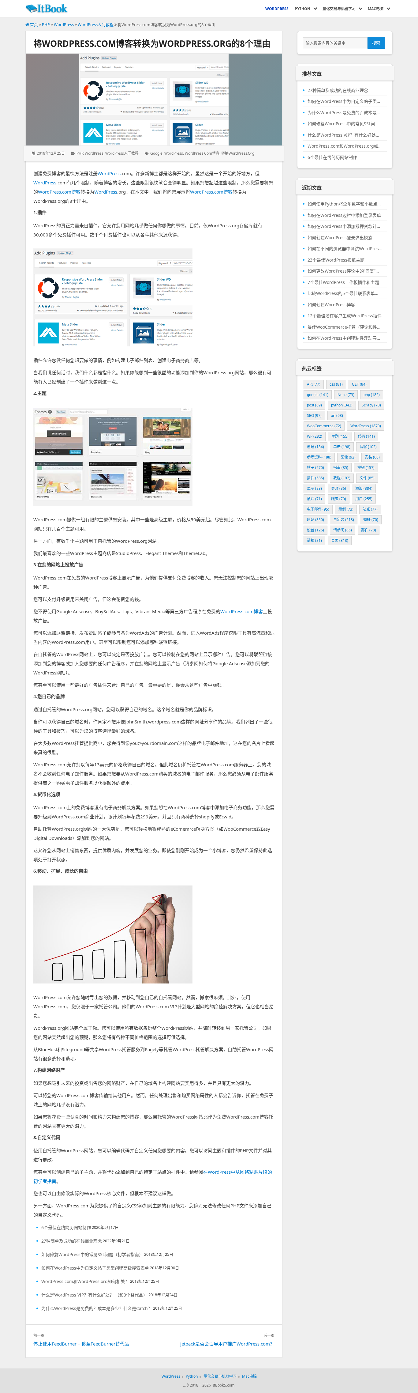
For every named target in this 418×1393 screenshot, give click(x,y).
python (342, 405)
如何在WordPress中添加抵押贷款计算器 (345, 226)
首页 (33, 24)
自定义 (343, 519)
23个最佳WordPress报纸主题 (336, 260)
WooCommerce (324, 425)
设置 (315, 530)
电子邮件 (318, 509)
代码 (366, 436)
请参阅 (342, 530)
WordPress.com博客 (202, 153)
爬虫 (338, 498)
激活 (314, 498)
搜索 (376, 43)
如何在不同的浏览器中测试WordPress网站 (345, 248)
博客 (368, 446)
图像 (348, 457)
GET (359, 384)
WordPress (64, 24)
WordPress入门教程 (96, 24)
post (314, 405)
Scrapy (371, 405)
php (372, 394)
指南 (340, 467)
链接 (314, 540)
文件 (367, 478)
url (337, 415)
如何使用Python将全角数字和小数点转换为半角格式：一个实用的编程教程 (345, 204)
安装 (372, 457)
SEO (314, 415)
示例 (345, 509)
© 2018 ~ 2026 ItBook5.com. (210, 1385)
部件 (368, 530)
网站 (315, 519)
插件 (315, 478)
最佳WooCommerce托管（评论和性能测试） (345, 327)
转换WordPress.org (237, 153)
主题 (340, 436)
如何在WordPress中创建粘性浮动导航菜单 (345, 338)
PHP (46, 24)
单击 (341, 446)
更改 (338, 488)
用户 (363, 498)
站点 (370, 509)
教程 (341, 478)
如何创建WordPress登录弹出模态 (340, 237)
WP (314, 436)
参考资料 (319, 457)
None (346, 394)
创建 (315, 446)
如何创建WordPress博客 (331, 305)
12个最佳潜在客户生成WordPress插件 (345, 316)
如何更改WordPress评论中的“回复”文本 (345, 271)
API (313, 384)
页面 (339, 540)
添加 (363, 488)
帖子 (315, 467)
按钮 (366, 467)
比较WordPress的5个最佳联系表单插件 (345, 293)
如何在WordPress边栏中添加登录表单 (344, 215)
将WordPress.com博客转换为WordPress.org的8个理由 (152, 43)
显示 (314, 488)
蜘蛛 (370, 519)
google (156, 153)
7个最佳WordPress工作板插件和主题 (343, 282)
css (336, 384)
